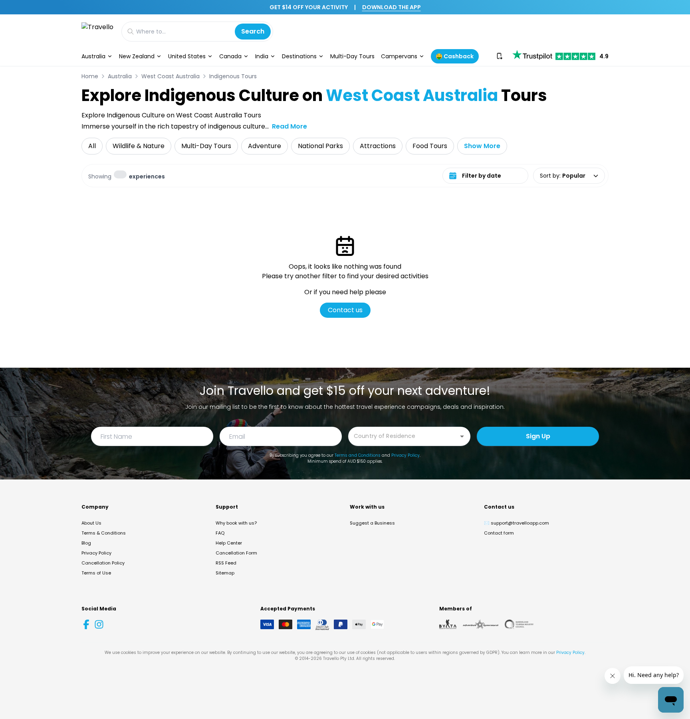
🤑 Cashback (455, 56)
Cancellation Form (236, 553)
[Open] (462, 436)
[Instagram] (99, 624)
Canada (230, 56)
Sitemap (225, 573)
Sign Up (538, 436)
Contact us (345, 310)
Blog (86, 543)
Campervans (399, 56)
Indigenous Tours (233, 76)
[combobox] (403, 436)
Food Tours (429, 146)
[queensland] (519, 624)
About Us (91, 523)
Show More (482, 146)
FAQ (220, 533)
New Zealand (137, 56)
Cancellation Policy (103, 563)
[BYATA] (447, 624)
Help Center (229, 543)
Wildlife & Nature (139, 146)
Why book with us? (236, 523)
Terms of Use (96, 573)
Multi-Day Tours (352, 56)
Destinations (299, 56)
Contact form (499, 533)
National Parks (320, 146)
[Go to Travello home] (97, 31)
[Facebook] (86, 624)
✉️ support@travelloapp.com (516, 523)
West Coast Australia (170, 76)
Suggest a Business (372, 523)
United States (187, 56)
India (261, 56)
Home (89, 76)
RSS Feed (226, 563)
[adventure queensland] (480, 624)
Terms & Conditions (103, 533)
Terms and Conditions (358, 455)
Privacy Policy (405, 455)
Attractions (378, 146)
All (92, 146)
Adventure (264, 146)
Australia (93, 56)
